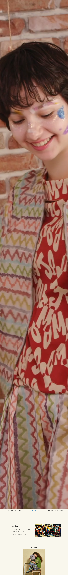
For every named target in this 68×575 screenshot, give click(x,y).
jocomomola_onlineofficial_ (60, 510)
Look (5, 510)
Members (19, 510)
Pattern (8, 510)
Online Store (48, 510)
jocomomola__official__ (53, 510)
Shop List (16, 510)
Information (11, 510)
